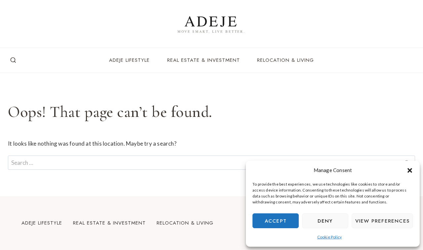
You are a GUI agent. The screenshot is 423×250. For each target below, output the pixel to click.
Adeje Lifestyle (129, 60)
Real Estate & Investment (203, 60)
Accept (276, 221)
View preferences (382, 221)
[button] (409, 170)
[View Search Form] (13, 60)
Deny (325, 221)
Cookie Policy (329, 236)
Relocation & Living (285, 60)
